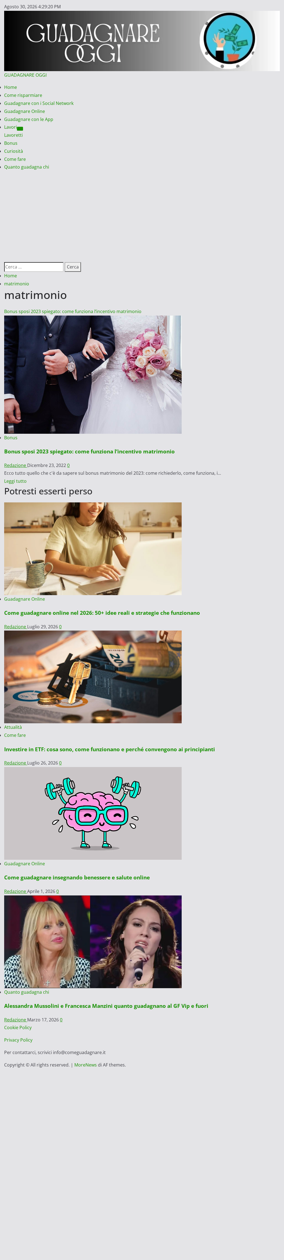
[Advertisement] (142, 212)
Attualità (13, 727)
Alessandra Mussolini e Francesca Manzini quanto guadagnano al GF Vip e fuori (106, 1005)
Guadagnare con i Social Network (38, 103)
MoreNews (85, 1065)
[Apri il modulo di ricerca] (5, 258)
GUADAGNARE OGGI (25, 75)
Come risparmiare (23, 95)
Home (10, 87)
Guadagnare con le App (28, 119)
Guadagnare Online (24, 111)
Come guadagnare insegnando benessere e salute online (77, 877)
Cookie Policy (18, 1027)
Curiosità (13, 151)
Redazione (15, 465)
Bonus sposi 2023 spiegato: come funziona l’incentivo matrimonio (72, 311)
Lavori (10, 127)
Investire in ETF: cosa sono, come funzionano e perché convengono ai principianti (109, 749)
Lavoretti (13, 135)
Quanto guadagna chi (26, 167)
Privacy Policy (18, 1040)
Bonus (10, 143)
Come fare (15, 159)
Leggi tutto (15, 481)
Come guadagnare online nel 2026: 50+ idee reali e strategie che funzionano (102, 612)
